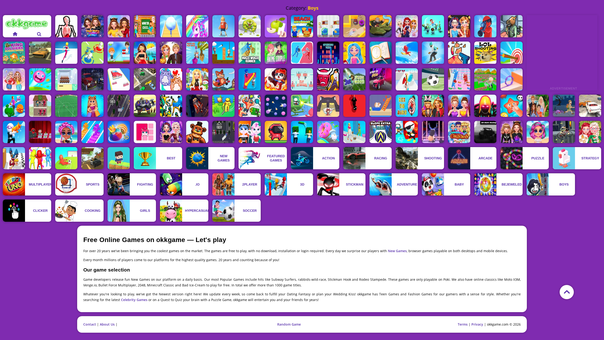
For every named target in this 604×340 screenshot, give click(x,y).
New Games (397, 251)
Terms (463, 324)
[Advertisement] (562, 50)
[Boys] (66, 26)
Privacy (477, 324)
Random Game (289, 324)
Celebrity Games (134, 300)
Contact (89, 324)
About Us (107, 324)
